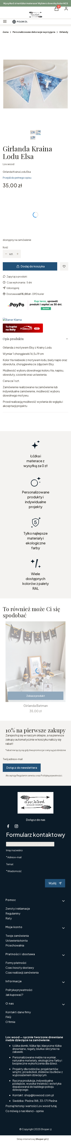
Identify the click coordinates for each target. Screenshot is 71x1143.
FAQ (8, 1017)
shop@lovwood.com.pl (39, 1095)
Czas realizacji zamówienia (22, 972)
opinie (40, 1111)
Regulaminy (13, 913)
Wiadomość (14, 871)
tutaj (53, 1106)
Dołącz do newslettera (21, 767)
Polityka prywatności (19, 990)
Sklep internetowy (31, 1139)
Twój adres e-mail (13, 759)
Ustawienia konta (17, 940)
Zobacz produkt (35, 695)
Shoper (45, 1129)
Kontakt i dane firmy (18, 1012)
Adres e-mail (14, 857)
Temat (9, 864)
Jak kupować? (14, 995)
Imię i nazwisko (14, 850)
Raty (9, 918)
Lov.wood (8, 164)
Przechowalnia (15, 945)
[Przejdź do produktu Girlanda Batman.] (35, 661)
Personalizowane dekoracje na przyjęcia (34, 32)
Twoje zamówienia (17, 935)
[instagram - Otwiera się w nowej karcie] (16, 826)
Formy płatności (16, 963)
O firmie (10, 1022)
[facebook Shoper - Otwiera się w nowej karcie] (8, 826)
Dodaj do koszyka (33, 266)
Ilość (5, 247)
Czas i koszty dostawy (20, 967)
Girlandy (63, 32)
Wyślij (52, 883)
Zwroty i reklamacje (18, 908)
